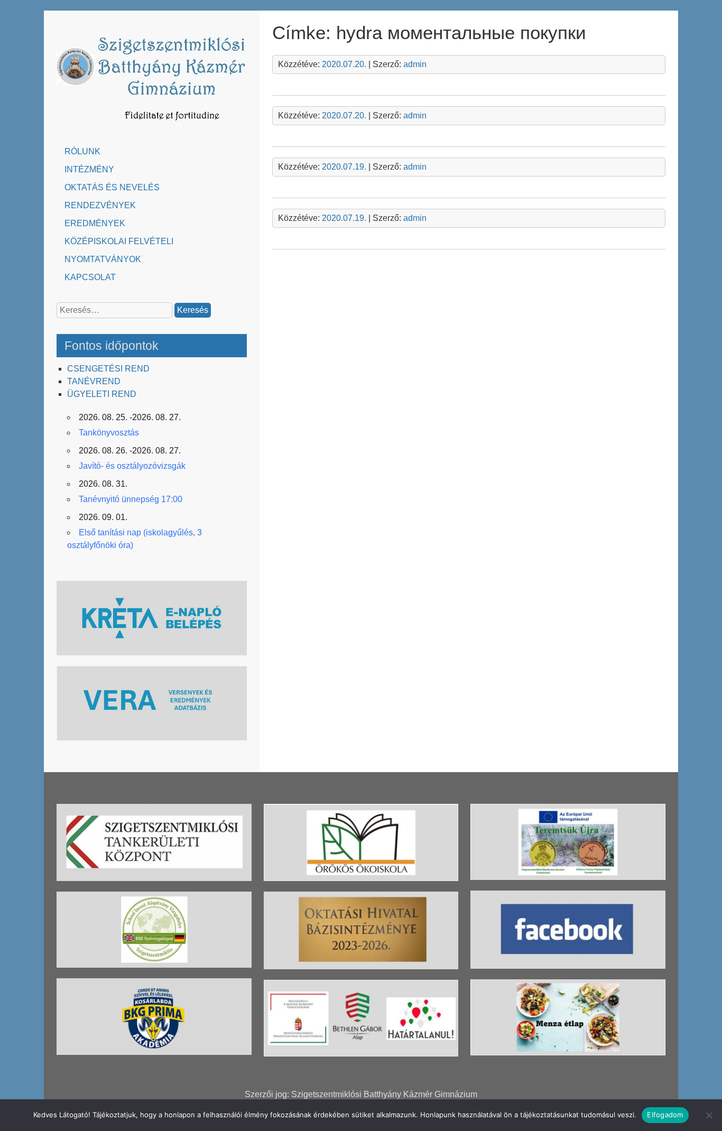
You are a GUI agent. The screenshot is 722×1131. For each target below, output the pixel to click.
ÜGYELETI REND (101, 394)
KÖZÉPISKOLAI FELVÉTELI (118, 241)
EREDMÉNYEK (94, 223)
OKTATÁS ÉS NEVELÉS (112, 187)
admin (415, 64)
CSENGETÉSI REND (108, 368)
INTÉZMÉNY (89, 169)
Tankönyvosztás (109, 432)
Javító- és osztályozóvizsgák (132, 465)
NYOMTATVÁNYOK (102, 259)
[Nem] (709, 1115)
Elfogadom (665, 1114)
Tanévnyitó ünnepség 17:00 (130, 499)
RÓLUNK (82, 151)
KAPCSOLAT (90, 277)
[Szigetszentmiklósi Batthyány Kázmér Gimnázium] (152, 125)
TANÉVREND (94, 381)
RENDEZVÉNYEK (100, 205)
